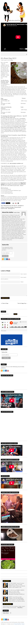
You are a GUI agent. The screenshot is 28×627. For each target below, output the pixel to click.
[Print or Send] (16, 203)
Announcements (17, 207)
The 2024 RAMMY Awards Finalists (16, 583)
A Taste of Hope (5, 303)
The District (6, 581)
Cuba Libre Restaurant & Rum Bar (8, 166)
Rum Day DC (14, 205)
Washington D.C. (11, 208)
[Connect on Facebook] (7, 259)
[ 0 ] (2, 60)
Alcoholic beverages (9, 207)
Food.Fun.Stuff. (4, 208)
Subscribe (4, 352)
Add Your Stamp (7, 604)
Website (22, 281)
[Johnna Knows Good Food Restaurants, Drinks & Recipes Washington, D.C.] (14, 21)
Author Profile (16, 212)
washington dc (21, 205)
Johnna (11, 60)
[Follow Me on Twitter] (5, 259)
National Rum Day (7, 205)
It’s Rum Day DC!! (8, 58)
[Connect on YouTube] (9, 259)
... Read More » (19, 607)
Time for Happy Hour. (22, 303)
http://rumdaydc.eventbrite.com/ (16, 163)
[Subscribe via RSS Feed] (3, 259)
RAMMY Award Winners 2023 (15, 597)
